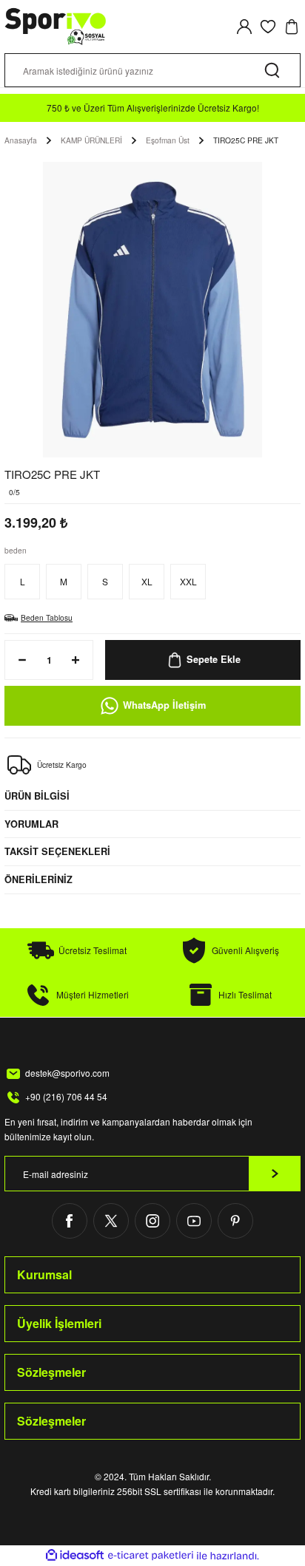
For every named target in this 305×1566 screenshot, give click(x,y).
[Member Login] (244, 26)
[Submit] (275, 1173)
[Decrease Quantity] (17, 660)
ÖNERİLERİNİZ (38, 879)
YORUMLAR (31, 824)
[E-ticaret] (150, 1555)
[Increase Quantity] (80, 660)
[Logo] (55, 26)
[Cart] (292, 26)
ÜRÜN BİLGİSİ (37, 796)
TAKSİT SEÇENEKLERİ (57, 851)
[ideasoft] (74, 1555)
